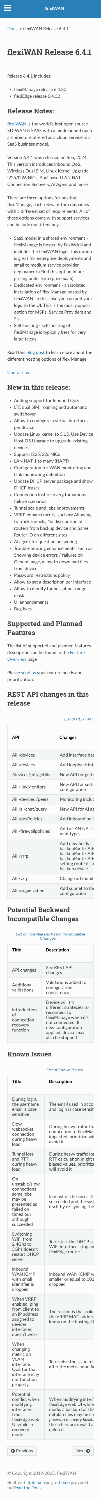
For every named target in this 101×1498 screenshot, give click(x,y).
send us (28, 673)
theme (63, 1482)
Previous (24, 1451)
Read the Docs (27, 1488)
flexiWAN (54, 8)
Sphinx (34, 1482)
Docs (12, 29)
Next (80, 1451)
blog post (35, 352)
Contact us (18, 372)
